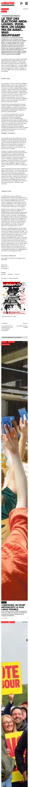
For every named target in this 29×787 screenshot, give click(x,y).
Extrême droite (6, 344)
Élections (4, 11)
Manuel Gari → (4, 266)
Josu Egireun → (5, 268)
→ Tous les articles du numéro (8, 316)
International (5, 9)
